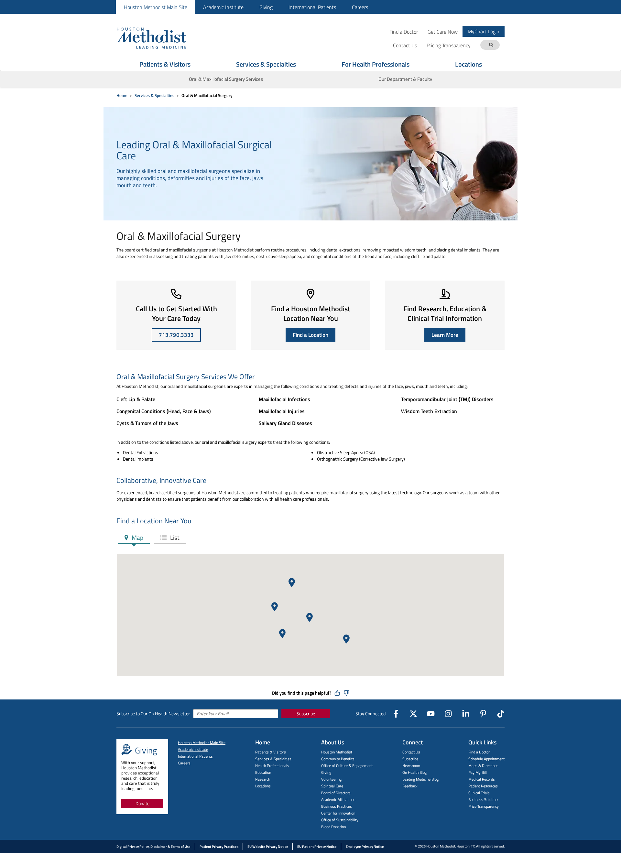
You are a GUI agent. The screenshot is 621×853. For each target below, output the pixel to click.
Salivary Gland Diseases (285, 423)
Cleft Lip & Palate (135, 399)
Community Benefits (337, 759)
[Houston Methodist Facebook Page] (396, 714)
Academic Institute (223, 7)
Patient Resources (483, 786)
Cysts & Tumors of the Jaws (147, 423)
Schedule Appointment (486, 759)
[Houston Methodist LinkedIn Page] (466, 714)
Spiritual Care (332, 786)
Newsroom (411, 765)
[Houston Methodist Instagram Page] (448, 714)
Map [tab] (136, 537)
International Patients (312, 7)
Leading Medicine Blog (420, 779)
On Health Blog (414, 772)
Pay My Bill (477, 772)
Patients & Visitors (165, 64)
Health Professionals (272, 765)
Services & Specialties (266, 64)
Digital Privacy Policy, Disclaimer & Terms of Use (153, 846)
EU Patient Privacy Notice (317, 846)
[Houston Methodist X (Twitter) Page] (413, 714)
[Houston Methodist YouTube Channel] (431, 714)
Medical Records (481, 779)
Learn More (444, 335)
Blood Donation (333, 827)
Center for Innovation (338, 813)
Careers (360, 7)
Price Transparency (483, 806)
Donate (142, 803)
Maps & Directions (483, 765)
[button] (309, 617)
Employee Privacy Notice (365, 846)
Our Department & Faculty (405, 79)
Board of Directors (336, 793)
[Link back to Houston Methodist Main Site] (160, 37)
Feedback (410, 786)
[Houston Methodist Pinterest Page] (483, 714)
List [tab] (174, 537)
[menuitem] (155, 7)
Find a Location (310, 335)
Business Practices (336, 806)
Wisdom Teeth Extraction (429, 411)
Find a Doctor (403, 31)
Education (263, 772)
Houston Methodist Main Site (155, 7)
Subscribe (306, 713)
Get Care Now (443, 31)
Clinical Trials (479, 793)
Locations (468, 64)
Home (121, 95)
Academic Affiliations (338, 799)
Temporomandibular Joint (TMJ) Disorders (447, 399)
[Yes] (337, 693)
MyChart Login (483, 31)
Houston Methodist (336, 752)
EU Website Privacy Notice (267, 846)
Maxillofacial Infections (284, 399)
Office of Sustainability (339, 820)
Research (262, 779)
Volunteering (331, 779)
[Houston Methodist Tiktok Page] (501, 714)
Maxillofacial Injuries (282, 411)
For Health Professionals (375, 64)
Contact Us (411, 752)
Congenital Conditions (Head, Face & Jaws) (163, 411)
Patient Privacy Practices (219, 846)
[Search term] (491, 45)
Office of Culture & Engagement (347, 765)
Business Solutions (483, 799)
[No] (346, 693)
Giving (266, 7)
